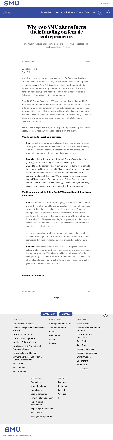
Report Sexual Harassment (37, 403)
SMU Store (81, 345)
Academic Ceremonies (86, 353)
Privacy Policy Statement (42, 398)
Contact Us (36, 382)
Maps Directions (38, 386)
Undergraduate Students (60, 323)
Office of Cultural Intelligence (84, 336)
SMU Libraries (19, 367)
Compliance (36, 390)
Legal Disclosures (39, 394)
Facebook (62, 382)
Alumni (52, 331)
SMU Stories (82, 368)
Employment (82, 360)
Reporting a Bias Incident (42, 408)
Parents (52, 343)
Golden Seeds (31, 85)
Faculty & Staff (55, 335)
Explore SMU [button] (105, 3)
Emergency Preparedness (42, 416)
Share (87, 62)
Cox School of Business (23, 323)
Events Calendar (83, 356)
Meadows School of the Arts (25, 342)
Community (59, 12)
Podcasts (70, 12)
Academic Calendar (85, 349)
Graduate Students (57, 327)
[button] (105, 314)
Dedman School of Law (23, 334)
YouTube (62, 394)
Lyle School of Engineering (25, 338)
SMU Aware (36, 412)
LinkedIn (62, 390)
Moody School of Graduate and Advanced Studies (27, 347)
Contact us (90, 12)
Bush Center (82, 341)
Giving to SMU (83, 323)
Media (52, 339)
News (7, 12)
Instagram (62, 386)
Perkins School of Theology (25, 353)
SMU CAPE (18, 363)
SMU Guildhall (19, 371)
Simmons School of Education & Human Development (27, 358)
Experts (79, 12)
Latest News (47, 12)
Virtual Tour (81, 364)
